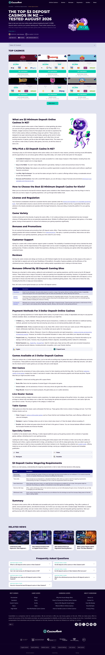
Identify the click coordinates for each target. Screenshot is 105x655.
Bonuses (70, 2)
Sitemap (77, 652)
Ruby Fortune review (23, 74)
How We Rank (90, 606)
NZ (10, 624)
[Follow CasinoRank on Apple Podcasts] (94, 624)
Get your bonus (22, 71)
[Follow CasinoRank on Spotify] (91, 624)
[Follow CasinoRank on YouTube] (87, 624)
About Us (90, 597)
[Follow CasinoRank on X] (83, 624)
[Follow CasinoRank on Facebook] (76, 624)
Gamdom (14, 600)
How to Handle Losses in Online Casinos (64, 608)
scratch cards (82, 444)
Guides (88, 2)
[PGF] (51, 639)
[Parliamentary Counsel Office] (37, 639)
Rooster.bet (14, 597)
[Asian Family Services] (74, 639)
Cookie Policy (55, 652)
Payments (79, 2)
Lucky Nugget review (22, 97)
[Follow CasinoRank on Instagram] (80, 624)
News (94, 2)
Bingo (36, 597)
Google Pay (40, 343)
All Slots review (82, 97)
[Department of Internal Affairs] (23, 639)
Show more (52, 103)
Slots (36, 606)
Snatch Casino (14, 603)
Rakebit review (52, 97)
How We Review (90, 603)
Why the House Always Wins (64, 597)
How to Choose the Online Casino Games (64, 600)
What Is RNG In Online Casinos (64, 606)
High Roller (14, 608)
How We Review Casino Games (36, 608)
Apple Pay (33, 343)
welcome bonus (50, 232)
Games (63, 2)
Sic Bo (36, 603)
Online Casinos (53, 2)
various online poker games (34, 415)
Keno (36, 600)
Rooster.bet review (52, 74)
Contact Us (90, 600)
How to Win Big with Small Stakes (64, 603)
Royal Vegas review (82, 74)
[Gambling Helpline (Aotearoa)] (63, 639)
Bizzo (14, 606)
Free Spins (16, 292)
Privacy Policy (90, 608)
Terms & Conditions (30, 652)
